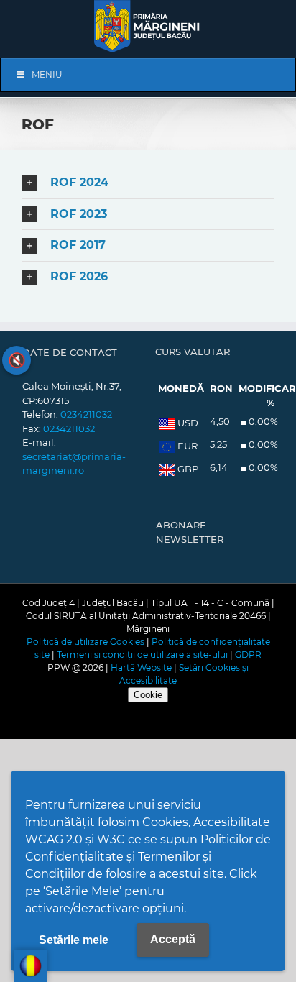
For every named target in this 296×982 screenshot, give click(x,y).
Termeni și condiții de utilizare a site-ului (142, 654)
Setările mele (73, 940)
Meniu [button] (47, 74)
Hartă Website (141, 667)
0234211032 (86, 414)
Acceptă (172, 939)
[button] (148, 183)
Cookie (148, 694)
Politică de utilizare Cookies (85, 641)
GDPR (248, 654)
